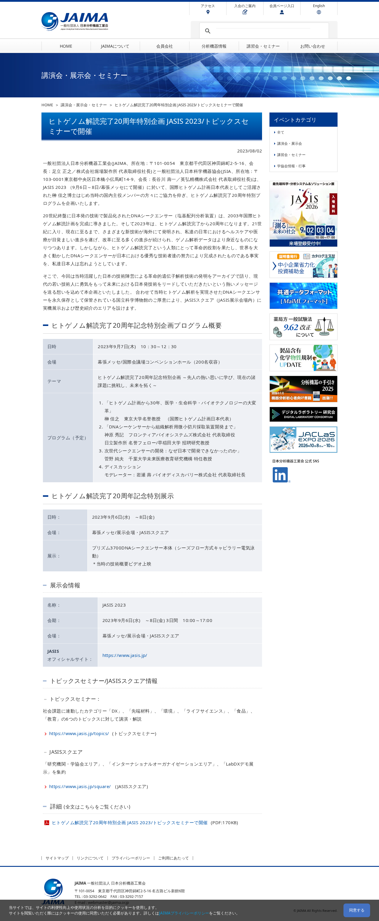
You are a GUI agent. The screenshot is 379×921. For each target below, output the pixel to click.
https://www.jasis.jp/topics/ (79, 733)
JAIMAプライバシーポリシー (184, 913)
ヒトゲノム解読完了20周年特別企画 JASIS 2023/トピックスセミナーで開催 (130, 822)
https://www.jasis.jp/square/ (80, 786)
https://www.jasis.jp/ (124, 655)
